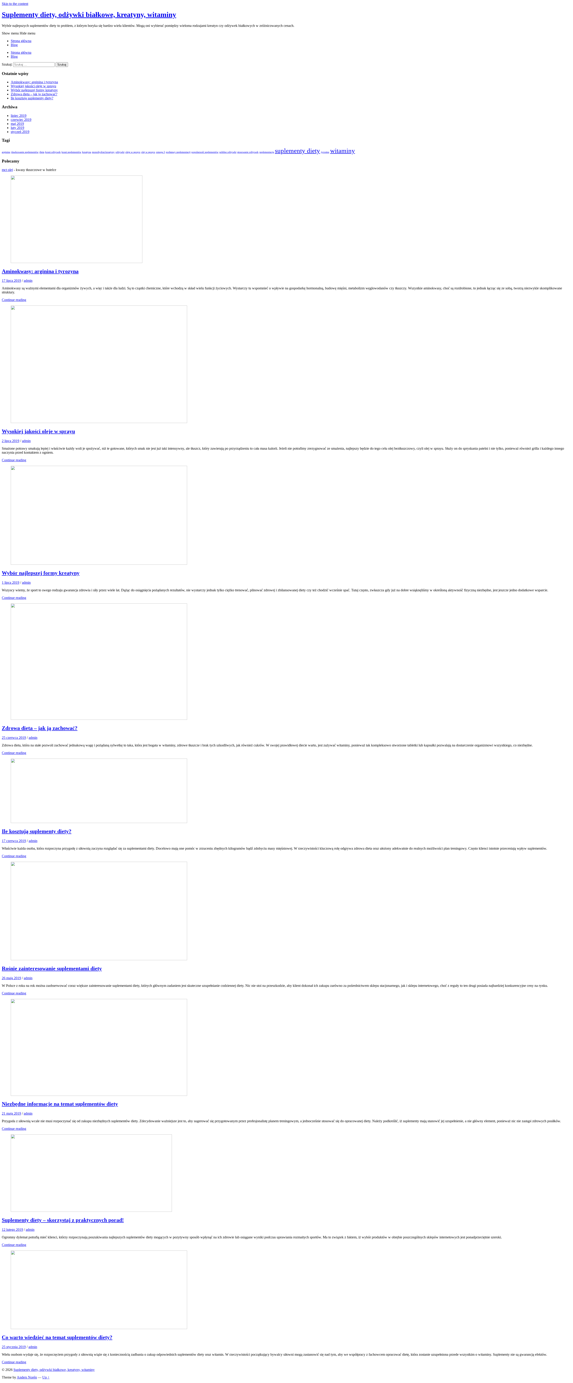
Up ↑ (45, 1377)
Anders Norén (27, 1377)
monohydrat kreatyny (103, 152)
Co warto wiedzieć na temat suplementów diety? (57, 1337)
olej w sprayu (148, 152)
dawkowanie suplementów (24, 152)
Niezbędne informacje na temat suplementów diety (60, 1104)
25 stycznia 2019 (14, 1347)
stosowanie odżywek (248, 152)
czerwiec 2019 (21, 120)
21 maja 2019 (11, 1113)
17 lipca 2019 (11, 280)
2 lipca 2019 (10, 441)
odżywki (119, 152)
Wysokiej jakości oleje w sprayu (33, 86)
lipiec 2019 (18, 116)
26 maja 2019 (11, 978)
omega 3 (160, 152)
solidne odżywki (227, 152)
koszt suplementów (71, 152)
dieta (41, 152)
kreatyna (86, 152)
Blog (14, 45)
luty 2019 (17, 128)
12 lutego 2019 (12, 1229)
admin (28, 280)
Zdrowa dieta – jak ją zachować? (34, 94)
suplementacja (266, 152)
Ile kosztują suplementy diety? (32, 98)
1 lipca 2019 (10, 582)
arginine (6, 152)
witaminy (342, 150)
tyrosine (325, 152)
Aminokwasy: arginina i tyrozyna (34, 82)
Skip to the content (15, 4)
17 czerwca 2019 (14, 841)
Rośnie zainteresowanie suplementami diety (52, 968)
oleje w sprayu (132, 152)
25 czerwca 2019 (14, 738)
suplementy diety (297, 150)
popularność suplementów (204, 152)
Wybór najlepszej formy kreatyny (34, 90)
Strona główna (21, 41)
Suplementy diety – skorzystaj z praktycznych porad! (63, 1220)
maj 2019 (17, 124)
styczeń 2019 (20, 132)
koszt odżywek (53, 152)
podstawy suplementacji (178, 152)
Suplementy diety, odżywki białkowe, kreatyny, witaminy (89, 15)
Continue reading (14, 300)
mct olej (7, 170)
